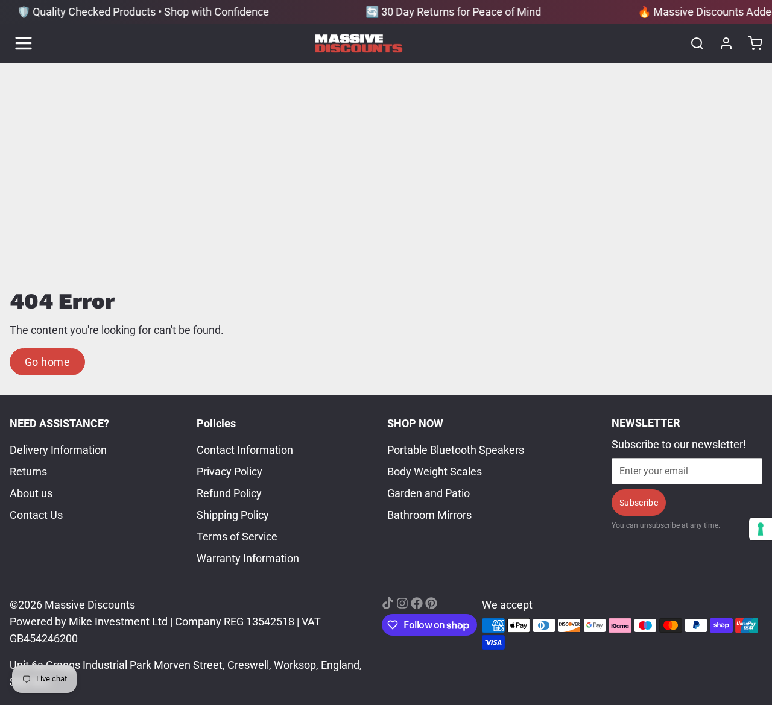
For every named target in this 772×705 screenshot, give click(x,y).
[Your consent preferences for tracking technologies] (760, 529)
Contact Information (245, 449)
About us (31, 493)
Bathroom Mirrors (429, 515)
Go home (47, 362)
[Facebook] (417, 603)
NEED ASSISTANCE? (59, 423)
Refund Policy (229, 493)
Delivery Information (58, 449)
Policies (216, 423)
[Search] (692, 43)
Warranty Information (248, 558)
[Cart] (750, 43)
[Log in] (721, 43)
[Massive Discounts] (359, 43)
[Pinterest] (431, 603)
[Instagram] (402, 603)
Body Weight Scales (434, 471)
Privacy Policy (229, 471)
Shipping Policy (233, 515)
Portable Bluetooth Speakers (455, 449)
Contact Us (36, 515)
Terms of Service (237, 536)
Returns (28, 471)
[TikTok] (388, 603)
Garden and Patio (428, 493)
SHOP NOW (415, 423)
